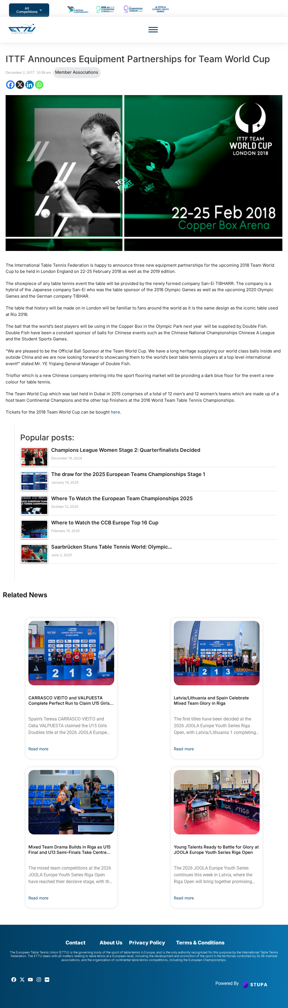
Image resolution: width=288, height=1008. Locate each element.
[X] (20, 84)
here (115, 412)
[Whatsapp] (39, 84)
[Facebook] (10, 84)
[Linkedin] (29, 84)
